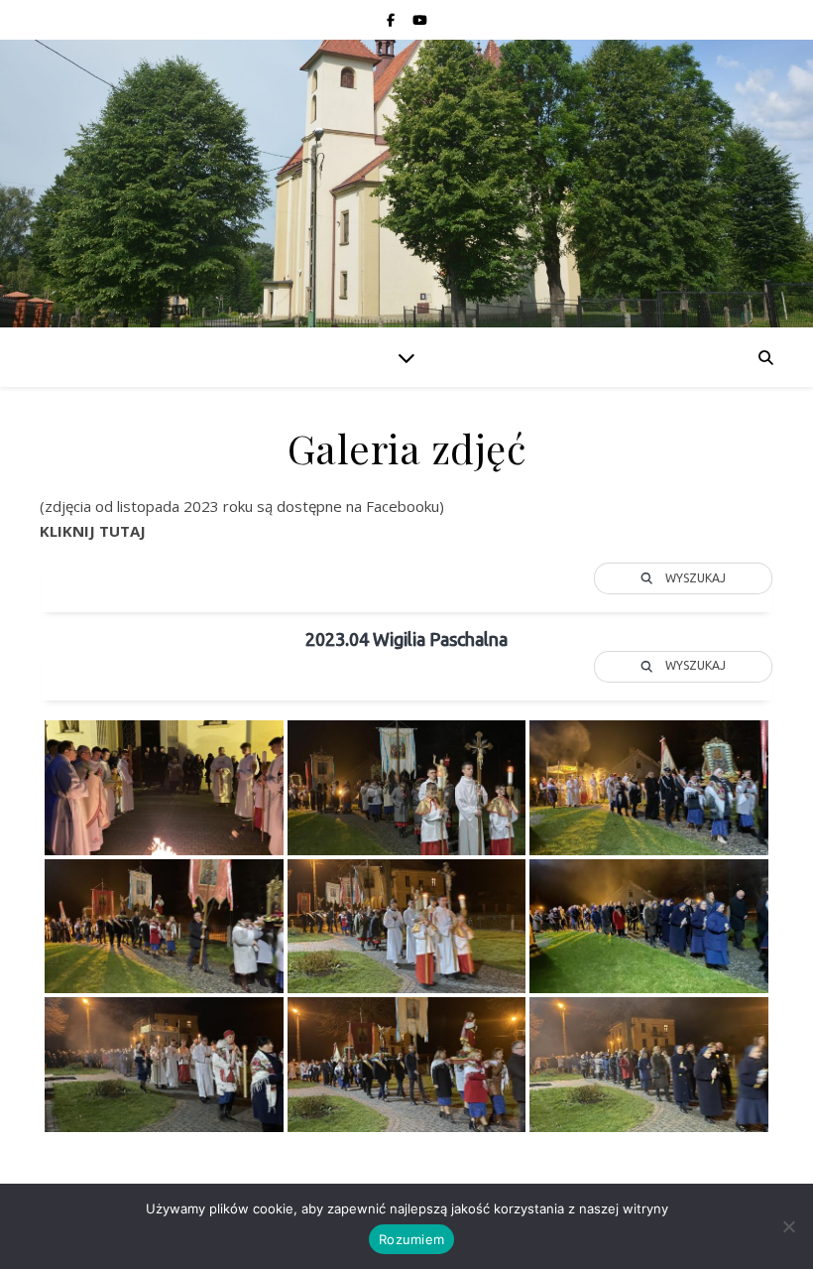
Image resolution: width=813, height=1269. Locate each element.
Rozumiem (411, 1239)
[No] (788, 1226)
